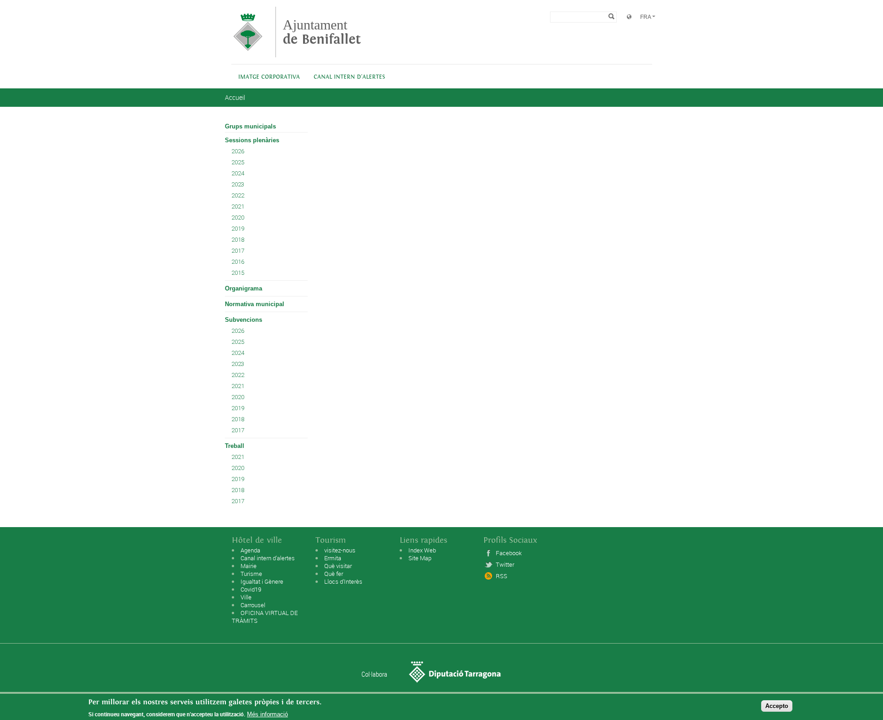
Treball (234, 445)
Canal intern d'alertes (349, 77)
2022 (237, 195)
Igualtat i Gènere (262, 581)
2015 (237, 272)
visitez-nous (339, 550)
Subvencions (243, 319)
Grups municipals (250, 126)
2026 (237, 151)
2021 (237, 206)
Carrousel (253, 605)
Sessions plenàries (252, 140)
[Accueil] (248, 52)
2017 (237, 250)
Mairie (249, 566)
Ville (246, 597)
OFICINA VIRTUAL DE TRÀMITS (265, 617)
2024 (237, 173)
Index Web (422, 550)
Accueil (235, 97)
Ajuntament (322, 32)
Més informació (267, 714)
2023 (237, 184)
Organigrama (243, 288)
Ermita (332, 558)
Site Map (419, 558)
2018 (237, 239)
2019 (237, 228)
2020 (237, 217)
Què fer (333, 573)
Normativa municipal (254, 304)
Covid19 (251, 589)
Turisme (251, 573)
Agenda (250, 550)
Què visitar (338, 566)
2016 (237, 261)
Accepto (776, 705)
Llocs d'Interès (343, 581)
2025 (237, 162)
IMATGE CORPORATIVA (269, 77)
